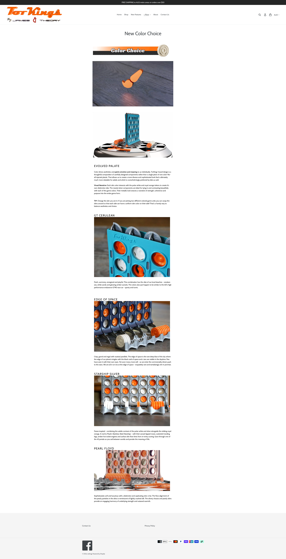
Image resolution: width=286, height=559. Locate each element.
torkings (89, 554)
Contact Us (86, 526)
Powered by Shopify (99, 554)
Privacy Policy (150, 526)
